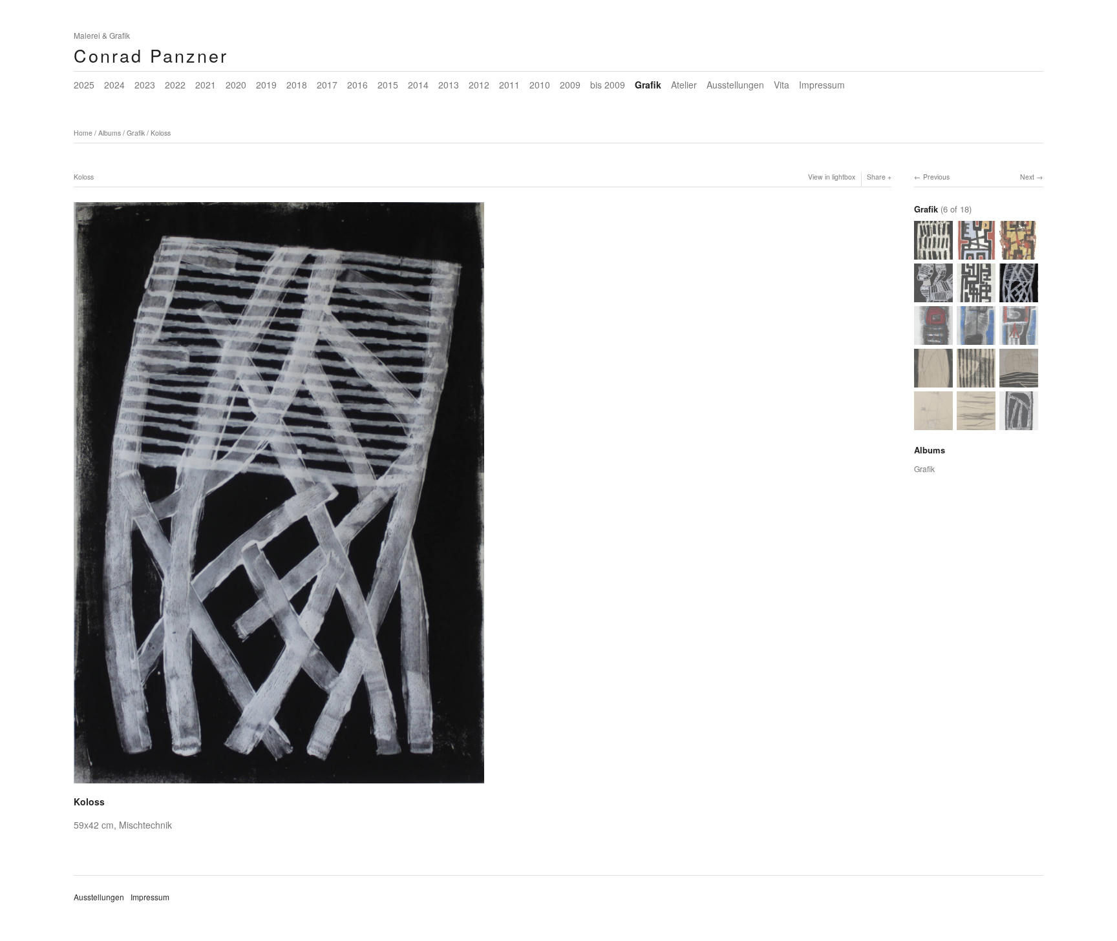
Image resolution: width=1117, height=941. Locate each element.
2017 (327, 84)
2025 (84, 84)
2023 (144, 84)
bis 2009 (607, 84)
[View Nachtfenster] (1018, 424)
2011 (509, 84)
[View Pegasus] (976, 253)
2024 (114, 84)
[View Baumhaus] (1018, 338)
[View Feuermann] (1018, 253)
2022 (175, 84)
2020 (236, 84)
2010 (539, 84)
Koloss (161, 133)
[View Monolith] (933, 381)
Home (83, 133)
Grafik (648, 84)
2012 (479, 84)
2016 (357, 84)
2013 (448, 84)
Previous (936, 176)
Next (1027, 176)
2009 (570, 84)
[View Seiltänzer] (933, 424)
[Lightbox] (279, 784)
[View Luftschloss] (1018, 381)
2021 (205, 84)
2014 (418, 84)
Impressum (822, 84)
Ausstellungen (735, 84)
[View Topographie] (976, 424)
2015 (388, 84)
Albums (109, 133)
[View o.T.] (976, 296)
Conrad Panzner (151, 55)
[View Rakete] (933, 338)
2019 (266, 84)
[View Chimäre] (933, 296)
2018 (296, 84)
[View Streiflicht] (976, 381)
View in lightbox (831, 176)
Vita (781, 84)
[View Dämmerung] (933, 253)
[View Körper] (976, 338)
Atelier (684, 84)
